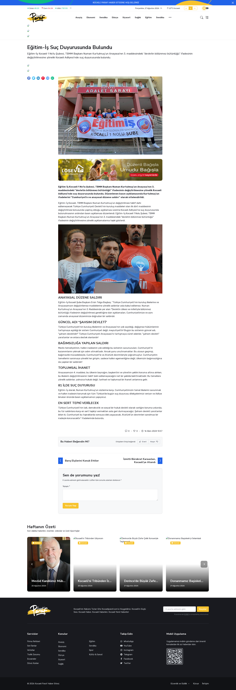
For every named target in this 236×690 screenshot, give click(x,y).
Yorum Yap (70, 505)
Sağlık (138, 17)
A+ (195, 8)
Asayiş (79, 17)
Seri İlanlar (32, 646)
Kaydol (202, 609)
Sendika (103, 17)
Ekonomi (91, 17)
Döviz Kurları (33, 663)
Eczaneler (31, 659)
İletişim (205, 683)
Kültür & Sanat (96, 654)
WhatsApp (129, 641)
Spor (91, 650)
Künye (196, 683)
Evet (144, 442)
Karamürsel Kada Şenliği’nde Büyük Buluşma (202, 581)
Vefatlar (31, 650)
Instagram (128, 650)
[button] (149, 8)
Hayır (153, 442)
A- (186, 8)
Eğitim (148, 17)
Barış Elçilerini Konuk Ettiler (82, 460)
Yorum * (66, 486)
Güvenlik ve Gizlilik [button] (179, 683)
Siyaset (126, 17)
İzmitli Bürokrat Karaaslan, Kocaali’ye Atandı (139, 460)
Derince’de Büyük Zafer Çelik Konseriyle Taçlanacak (109, 581)
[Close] (233, 3)
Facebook (128, 659)
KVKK (186, 614)
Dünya (115, 17)
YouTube (128, 646)
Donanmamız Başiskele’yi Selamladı (156, 581)
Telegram (128, 654)
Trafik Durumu (33, 654)
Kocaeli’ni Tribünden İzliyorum (63, 581)
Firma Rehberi (33, 641)
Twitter (127, 663)
